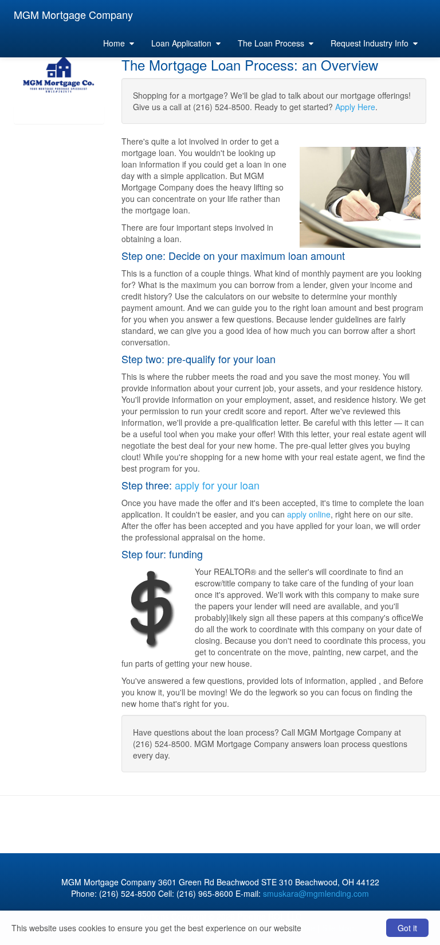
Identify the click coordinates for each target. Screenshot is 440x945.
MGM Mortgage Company (73, 14)
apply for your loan (217, 484)
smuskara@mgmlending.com (316, 893)
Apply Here (355, 106)
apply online (309, 514)
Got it (407, 928)
